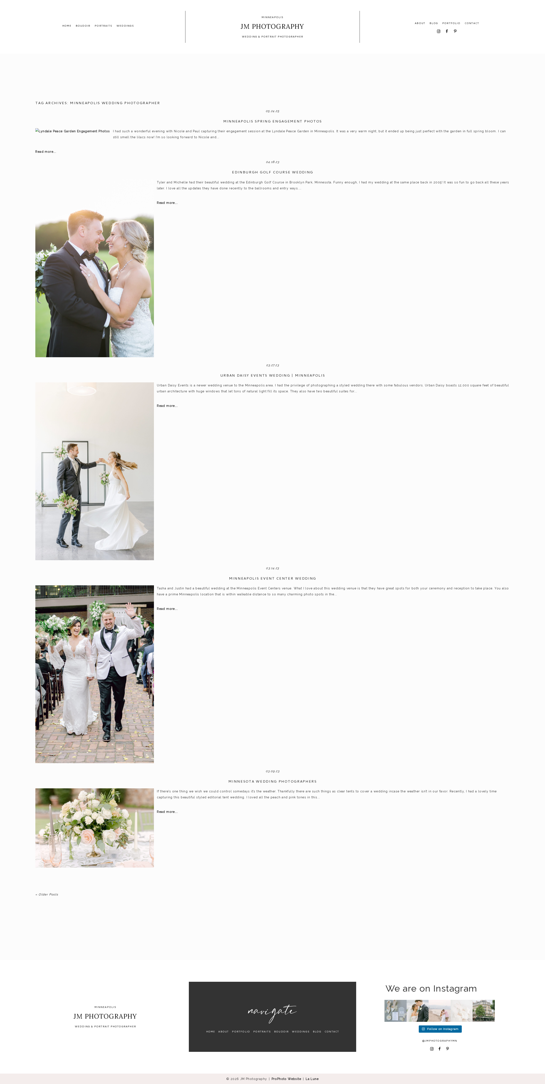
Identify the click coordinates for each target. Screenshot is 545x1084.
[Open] (395, 1011)
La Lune (312, 1079)
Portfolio (451, 23)
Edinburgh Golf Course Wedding (272, 171)
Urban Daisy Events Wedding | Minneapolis (272, 375)
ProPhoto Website (286, 1079)
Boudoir (83, 25)
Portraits (103, 25)
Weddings (125, 25)
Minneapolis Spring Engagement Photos (272, 121)
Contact (472, 23)
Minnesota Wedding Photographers (272, 781)
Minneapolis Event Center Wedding (272, 578)
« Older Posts (46, 894)
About (420, 23)
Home (66, 25)
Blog (433, 23)
